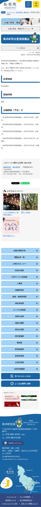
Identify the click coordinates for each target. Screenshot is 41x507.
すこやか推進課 (19, 310)
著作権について (10, 500)
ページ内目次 (20, 48)
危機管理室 (19, 290)
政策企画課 (19, 270)
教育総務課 (19, 349)
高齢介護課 (19, 323)
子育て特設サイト (9, 236)
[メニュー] (28, 4)
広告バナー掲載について (29, 503)
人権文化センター (19, 264)
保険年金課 (19, 316)
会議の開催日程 (19, 250)
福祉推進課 (16, 167)
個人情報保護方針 (26, 500)
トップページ (10, 12)
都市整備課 (19, 336)
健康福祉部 (7, 167)
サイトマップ (11, 497)
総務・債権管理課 (19, 297)
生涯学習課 (19, 362)
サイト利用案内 (25, 497)
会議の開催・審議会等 (22, 12)
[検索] (36, 4)
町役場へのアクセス (15, 443)
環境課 (19, 343)
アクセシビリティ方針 (9, 503)
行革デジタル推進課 (19, 277)
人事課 (19, 283)
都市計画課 (19, 329)
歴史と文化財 (25, 212)
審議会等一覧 (19, 257)
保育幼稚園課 (19, 369)
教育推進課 (19, 356)
